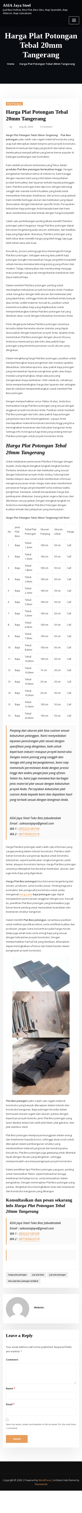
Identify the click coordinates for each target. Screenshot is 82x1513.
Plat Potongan (14, 103)
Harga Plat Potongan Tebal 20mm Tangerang (47, 64)
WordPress (45, 1480)
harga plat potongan (17, 1274)
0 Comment (46, 126)
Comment (12, 1359)
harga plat (25, 894)
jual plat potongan (57, 1274)
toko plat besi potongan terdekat (23, 1280)
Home (10, 64)
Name (10, 1388)
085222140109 (29, 829)
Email (10, 1404)
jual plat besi (38, 1274)
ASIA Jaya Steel (17, 5)
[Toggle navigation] (74, 20)
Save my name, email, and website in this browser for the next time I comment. (41, 1426)
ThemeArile (41, 1484)
